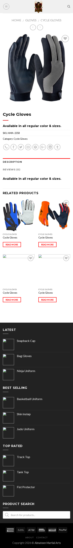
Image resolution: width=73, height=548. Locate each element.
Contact (42, 537)
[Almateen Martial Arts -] (38, 6)
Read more (12, 244)
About (29, 537)
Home (16, 20)
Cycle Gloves (51, 20)
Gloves (30, 20)
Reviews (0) (11, 169)
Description (12, 161)
